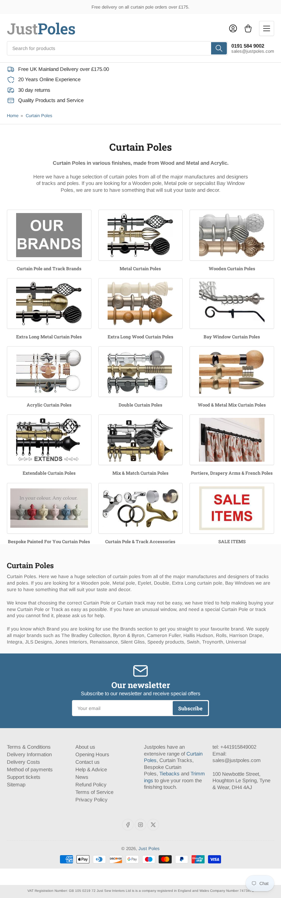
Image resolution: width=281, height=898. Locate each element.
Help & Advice (91, 769)
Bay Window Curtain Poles (232, 337)
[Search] (219, 48)
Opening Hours (92, 754)
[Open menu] (266, 28)
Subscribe (190, 708)
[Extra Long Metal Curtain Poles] (49, 303)
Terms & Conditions (29, 747)
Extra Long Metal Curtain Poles (49, 337)
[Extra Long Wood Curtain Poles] (141, 303)
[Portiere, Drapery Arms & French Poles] (232, 440)
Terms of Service (94, 792)
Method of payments (30, 769)
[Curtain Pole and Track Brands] (49, 235)
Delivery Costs (23, 762)
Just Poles (149, 848)
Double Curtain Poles (140, 405)
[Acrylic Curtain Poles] (49, 372)
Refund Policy (91, 784)
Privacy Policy (91, 799)
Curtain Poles (39, 115)
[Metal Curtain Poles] (141, 235)
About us (85, 747)
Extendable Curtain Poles (49, 473)
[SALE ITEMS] (232, 508)
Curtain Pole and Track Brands (49, 268)
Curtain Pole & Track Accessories (140, 541)
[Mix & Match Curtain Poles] (141, 440)
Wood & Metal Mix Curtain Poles (232, 405)
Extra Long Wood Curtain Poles (140, 337)
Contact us (87, 762)
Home (13, 115)
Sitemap (16, 784)
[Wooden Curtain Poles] (232, 235)
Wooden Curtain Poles (232, 268)
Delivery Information (29, 754)
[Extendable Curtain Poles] (49, 440)
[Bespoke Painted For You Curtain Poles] (49, 508)
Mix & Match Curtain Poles (140, 473)
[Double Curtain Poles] (141, 372)
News (81, 777)
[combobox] (117, 48)
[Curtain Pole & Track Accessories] (141, 508)
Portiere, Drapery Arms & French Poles (232, 473)
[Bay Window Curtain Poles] (232, 303)
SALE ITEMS (232, 541)
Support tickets (23, 777)
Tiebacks (169, 773)
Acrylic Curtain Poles (49, 405)
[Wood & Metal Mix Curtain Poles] (232, 372)
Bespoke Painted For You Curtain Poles (49, 541)
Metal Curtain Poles (140, 268)
